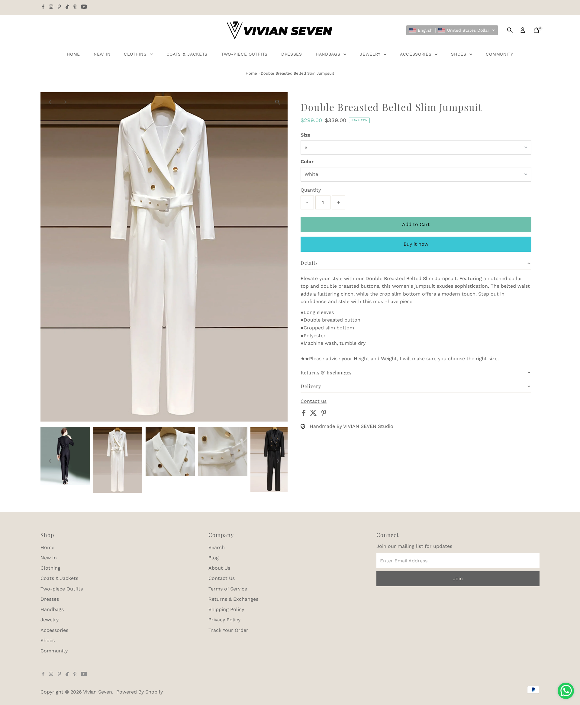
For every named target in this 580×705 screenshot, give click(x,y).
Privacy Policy (224, 620)
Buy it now (416, 244)
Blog (213, 558)
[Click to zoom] (278, 102)
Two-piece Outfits (244, 54)
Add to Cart (416, 224)
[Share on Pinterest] (323, 414)
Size (305, 135)
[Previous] (50, 102)
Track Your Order (228, 630)
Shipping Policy (226, 609)
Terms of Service (227, 589)
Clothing (136, 54)
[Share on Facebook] (304, 414)
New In (102, 54)
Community (499, 54)
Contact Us (221, 578)
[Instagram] (51, 7)
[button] (452, 30)
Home (73, 54)
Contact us (314, 401)
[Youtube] (84, 7)
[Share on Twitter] (314, 414)
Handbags (329, 54)
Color (307, 161)
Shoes (459, 54)
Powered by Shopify (139, 692)
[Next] (65, 102)
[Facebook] (43, 7)
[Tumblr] (75, 7)
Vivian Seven (97, 692)
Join (458, 578)
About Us (219, 568)
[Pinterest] (59, 7)
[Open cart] (536, 30)
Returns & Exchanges (233, 599)
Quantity (311, 190)
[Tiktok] (67, 7)
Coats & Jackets (187, 54)
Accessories (416, 54)
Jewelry (371, 54)
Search (216, 547)
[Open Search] (510, 30)
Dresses (291, 54)
